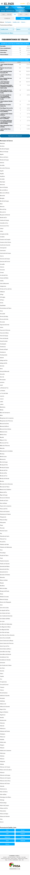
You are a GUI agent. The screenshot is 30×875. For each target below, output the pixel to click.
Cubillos (2, 280)
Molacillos (2, 448)
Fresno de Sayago (4, 335)
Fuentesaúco (3, 346)
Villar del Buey (3, 794)
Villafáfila (2, 739)
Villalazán (2, 747)
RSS (22, 859)
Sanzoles (2, 670)
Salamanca (7, 837)
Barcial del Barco (4, 190)
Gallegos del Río (3, 363)
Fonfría (1, 327)
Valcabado (2, 698)
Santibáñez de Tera (4, 657)
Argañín (2, 170)
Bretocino (2, 206)
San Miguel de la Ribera (5, 627)
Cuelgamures (3, 286)
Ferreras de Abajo (4, 316)
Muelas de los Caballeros (5, 489)
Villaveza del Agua (4, 813)
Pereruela (2, 528)
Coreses (2, 272)
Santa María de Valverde (5, 654)
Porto (1, 550)
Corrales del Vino (4, 275)
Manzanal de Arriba (4, 423)
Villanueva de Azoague (5, 775)
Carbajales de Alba (4, 234)
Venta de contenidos (12, 857)
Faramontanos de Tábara (5, 308)
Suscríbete (22, 3)
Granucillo (2, 374)
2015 (21, 14)
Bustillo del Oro (3, 217)
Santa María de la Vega (5, 651)
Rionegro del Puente (4, 591)
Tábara (1, 673)
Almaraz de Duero (4, 157)
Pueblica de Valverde (4, 563)
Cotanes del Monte (4, 278)
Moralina (2, 481)
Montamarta (3, 459)
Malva (1, 415)
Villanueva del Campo (5, 783)
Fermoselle (2, 313)
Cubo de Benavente (4, 283)
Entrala (1, 302)
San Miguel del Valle (4, 629)
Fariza (1, 311)
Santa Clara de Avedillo (5, 637)
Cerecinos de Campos (5, 258)
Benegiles (2, 198)
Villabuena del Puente (5, 731)
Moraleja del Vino (4, 464)
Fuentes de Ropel (4, 349)
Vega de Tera (3, 709)
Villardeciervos (3, 789)
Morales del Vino (3, 470)
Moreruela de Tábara (4, 486)
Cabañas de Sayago (4, 220)
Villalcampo (2, 753)
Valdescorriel (3, 703)
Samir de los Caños (4, 607)
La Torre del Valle (4, 393)
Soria (7, 840)
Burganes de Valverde (5, 214)
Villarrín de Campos (4, 805)
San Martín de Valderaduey (6, 624)
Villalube (2, 764)
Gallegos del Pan (3, 360)
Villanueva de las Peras (5, 780)
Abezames (2, 143)
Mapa (27, 10)
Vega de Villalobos (4, 712)
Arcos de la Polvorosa (5, 168)
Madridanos (2, 407)
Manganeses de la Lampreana (7, 418)
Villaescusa (2, 736)
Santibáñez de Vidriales (5, 659)
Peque (1, 525)
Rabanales (2, 577)
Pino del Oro (3, 541)
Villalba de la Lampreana (5, 750)
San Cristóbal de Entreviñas (6, 616)
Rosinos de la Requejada (5, 602)
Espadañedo (3, 305)
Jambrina (2, 382)
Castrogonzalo (3, 247)
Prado (1, 558)
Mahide (1, 409)
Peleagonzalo (3, 517)
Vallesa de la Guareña (5, 706)
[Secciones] (2, 3)
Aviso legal (23, 857)
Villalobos (2, 756)
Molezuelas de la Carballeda (6, 451)
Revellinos (2, 585)
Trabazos (2, 687)
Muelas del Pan (3, 492)
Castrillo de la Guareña (5, 245)
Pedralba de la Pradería (5, 514)
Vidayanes (2, 723)
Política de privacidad (5, 858)
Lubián (1, 401)
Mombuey (2, 453)
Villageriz (2, 745)
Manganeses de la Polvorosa (6, 420)
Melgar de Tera (3, 440)
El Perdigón (2, 297)
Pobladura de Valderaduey (6, 547)
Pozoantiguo (3, 552)
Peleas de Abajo (3, 519)
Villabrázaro (2, 728)
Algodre (2, 154)
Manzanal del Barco (4, 426)
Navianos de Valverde (5, 497)
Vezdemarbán (3, 720)
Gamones (2, 366)
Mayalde (2, 437)
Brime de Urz (3, 212)
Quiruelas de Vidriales (5, 574)
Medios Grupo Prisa (14, 869)
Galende (2, 357)
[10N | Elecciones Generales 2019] (15, 7)
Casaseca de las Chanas (5, 242)
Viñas (1, 819)
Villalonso (2, 758)
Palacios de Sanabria (5, 511)
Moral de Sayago (4, 462)
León (7, 833)
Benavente (2, 195)
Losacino (2, 396)
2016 (15, 14)
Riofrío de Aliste (3, 588)
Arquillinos (2, 176)
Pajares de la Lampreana (5, 506)
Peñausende (3, 522)
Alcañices (2, 146)
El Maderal (2, 291)
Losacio (2, 398)
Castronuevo (3, 250)
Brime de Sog (3, 209)
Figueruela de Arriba (4, 324)
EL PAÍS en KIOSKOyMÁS (13, 859)
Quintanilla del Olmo (4, 569)
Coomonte (2, 269)
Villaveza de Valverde (5, 816)
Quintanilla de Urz (4, 572)
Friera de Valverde (4, 338)
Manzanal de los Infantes (5, 429)
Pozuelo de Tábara (4, 555)
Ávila (7, 830)
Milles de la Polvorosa (5, 445)
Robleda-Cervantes (4, 596)
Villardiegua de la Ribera (5, 797)
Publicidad (18, 857)
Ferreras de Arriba (4, 319)
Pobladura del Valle (4, 544)
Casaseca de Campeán (5, 239)
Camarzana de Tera (4, 225)
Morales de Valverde (4, 478)
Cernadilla (2, 264)
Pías (1, 533)
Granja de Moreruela (4, 371)
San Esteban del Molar (5, 618)
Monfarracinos (3, 456)
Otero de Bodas (3, 503)
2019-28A (9, 14)
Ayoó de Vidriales (4, 187)
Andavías (2, 162)
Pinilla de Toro (3, 539)
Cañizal (1, 228)
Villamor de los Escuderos (6, 769)
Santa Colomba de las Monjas (6, 640)
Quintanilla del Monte (4, 566)
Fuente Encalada (3, 341)
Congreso (7, 18)
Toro (1, 679)
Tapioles (2, 676)
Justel (1, 385)
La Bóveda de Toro (4, 387)
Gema (1, 368)
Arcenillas (2, 165)
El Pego (1, 294)
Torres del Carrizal (4, 684)
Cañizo (1, 231)
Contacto (5, 857)
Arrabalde (2, 179)
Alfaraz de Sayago (4, 151)
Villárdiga (2, 800)
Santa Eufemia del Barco (5, 648)
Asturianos (2, 184)
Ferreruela (2, 322)
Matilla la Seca (3, 434)
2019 (3, 14)
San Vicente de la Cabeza (5, 665)
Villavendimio (3, 811)
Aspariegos (2, 181)
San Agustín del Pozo (4, 610)
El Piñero (2, 300)
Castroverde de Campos (5, 253)
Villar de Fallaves (4, 791)
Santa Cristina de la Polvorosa (6, 643)
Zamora (2, 822)
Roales (1, 594)
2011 (27, 14)
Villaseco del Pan (4, 808)
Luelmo (1, 404)
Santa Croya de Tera (4, 646)
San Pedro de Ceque (4, 632)
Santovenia (2, 662)
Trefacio (2, 690)
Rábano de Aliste (4, 580)
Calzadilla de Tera (4, 223)
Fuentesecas (3, 352)
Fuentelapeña (3, 344)
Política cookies (14, 858)
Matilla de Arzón (3, 431)
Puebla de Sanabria (4, 561)
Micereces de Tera (4, 442)
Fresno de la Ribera (4, 333)
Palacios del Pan (3, 508)
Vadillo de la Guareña (4, 695)
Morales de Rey (3, 473)
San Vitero (2, 668)
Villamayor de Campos (5, 767)
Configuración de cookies (22, 858)
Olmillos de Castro (4, 500)
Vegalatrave (2, 714)
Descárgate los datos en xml (15, 135)
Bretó (1, 203)
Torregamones (3, 681)
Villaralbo (2, 786)
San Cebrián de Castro (5, 613)
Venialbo (2, 717)
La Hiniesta (2, 390)
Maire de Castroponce (5, 412)
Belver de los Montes (4, 192)
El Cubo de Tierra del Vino (6, 289)
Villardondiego (3, 802)
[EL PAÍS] (9, 3)
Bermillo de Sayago (4, 201)
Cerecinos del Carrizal (5, 261)
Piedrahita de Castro (4, 536)
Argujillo (2, 173)
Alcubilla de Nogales (4, 148)
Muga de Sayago (3, 495)
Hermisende (3, 379)
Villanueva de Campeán (5, 778)
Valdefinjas (2, 701)
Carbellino (2, 236)
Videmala (2, 725)
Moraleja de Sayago (4, 467)
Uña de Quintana (3, 692)
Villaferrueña (3, 742)
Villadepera (2, 734)
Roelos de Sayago (4, 599)
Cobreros (2, 267)
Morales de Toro (3, 475)
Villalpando (2, 761)
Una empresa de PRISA (14, 865)
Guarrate (2, 377)
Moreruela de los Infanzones (6, 484)
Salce (1, 605)
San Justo (2, 621)
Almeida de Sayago (4, 159)
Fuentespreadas (3, 355)
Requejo (2, 583)
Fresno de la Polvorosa (5, 330)
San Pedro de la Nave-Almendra (7, 635)
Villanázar (2, 772)
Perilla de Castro (3, 530)
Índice (20, 859)
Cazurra (2, 256)
